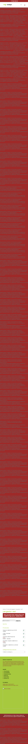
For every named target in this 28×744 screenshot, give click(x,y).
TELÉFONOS (6, 671)
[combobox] (14, 652)
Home (4, 609)
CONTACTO (6, 678)
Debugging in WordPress (6, 9)
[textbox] (14, 652)
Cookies (23, 716)
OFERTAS (6, 675)
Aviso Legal (12, 716)
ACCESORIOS (7, 672)
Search (18, 620)
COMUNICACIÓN (7, 674)
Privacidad (18, 716)
